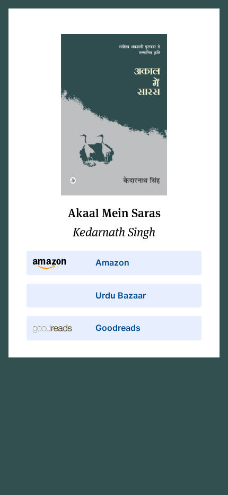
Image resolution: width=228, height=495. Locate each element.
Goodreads (118, 327)
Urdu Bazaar (120, 295)
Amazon (112, 262)
